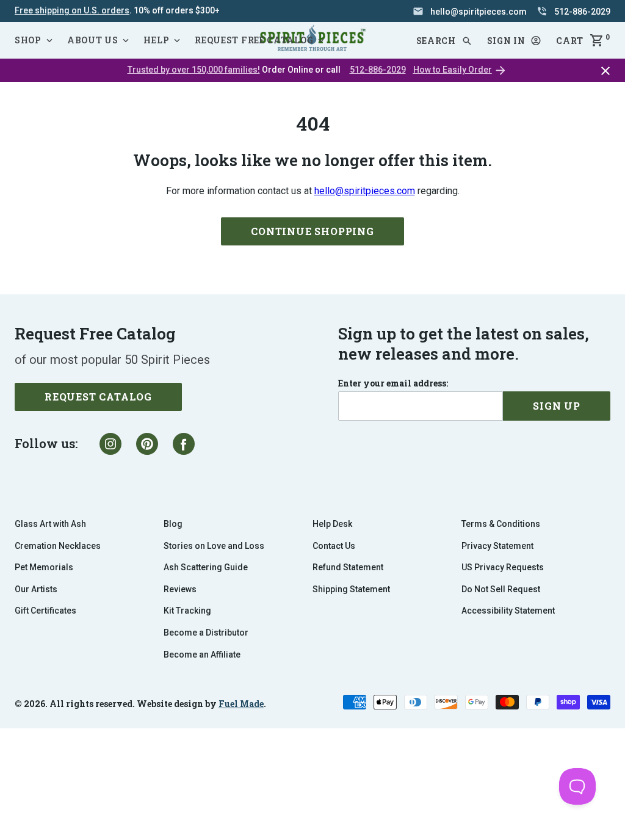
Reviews (180, 589)
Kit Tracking (187, 610)
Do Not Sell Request (500, 589)
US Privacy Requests (502, 567)
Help (156, 40)
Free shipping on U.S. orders (72, 10)
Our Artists (36, 589)
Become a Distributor (206, 632)
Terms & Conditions (500, 524)
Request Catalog (98, 396)
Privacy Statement (497, 546)
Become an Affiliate (202, 654)
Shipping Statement (351, 589)
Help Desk (332, 524)
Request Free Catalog (254, 40)
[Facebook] (183, 444)
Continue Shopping (312, 231)
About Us (92, 40)
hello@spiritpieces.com (364, 191)
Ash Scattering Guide (206, 567)
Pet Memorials (44, 567)
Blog (173, 524)
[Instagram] (110, 444)
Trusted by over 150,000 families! (194, 69)
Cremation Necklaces (58, 546)
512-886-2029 (378, 69)
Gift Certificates (45, 610)
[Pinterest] (147, 444)
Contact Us (333, 546)
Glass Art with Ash (50, 524)
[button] (514, 40)
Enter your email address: (393, 383)
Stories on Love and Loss (214, 546)
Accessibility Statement (508, 610)
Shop (28, 40)
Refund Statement (347, 567)
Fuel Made (241, 703)
